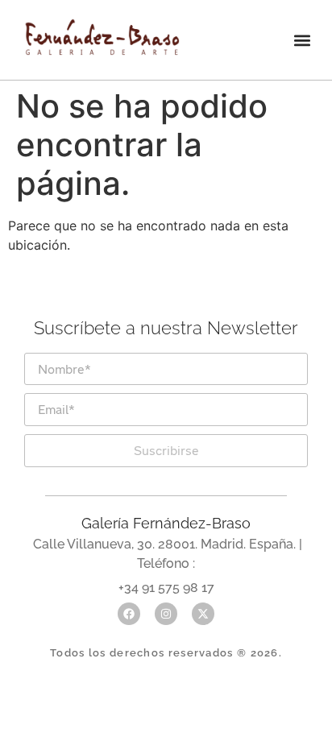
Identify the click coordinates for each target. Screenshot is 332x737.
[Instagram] (166, 613)
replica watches (109, 345)
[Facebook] (129, 613)
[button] (302, 40)
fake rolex (216, 345)
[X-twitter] (203, 613)
